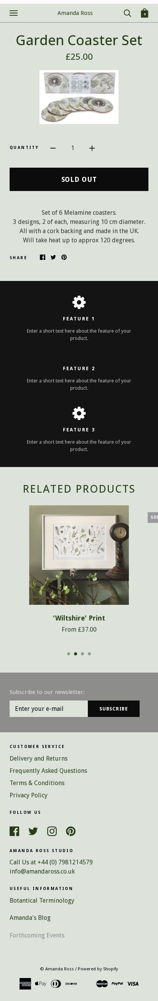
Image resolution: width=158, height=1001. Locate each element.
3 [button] (82, 653)
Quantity (24, 147)
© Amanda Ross (57, 969)
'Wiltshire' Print (79, 618)
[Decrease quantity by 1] (53, 147)
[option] (79, 97)
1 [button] (68, 653)
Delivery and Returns (38, 758)
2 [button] (75, 653)
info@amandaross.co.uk (42, 871)
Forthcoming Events (37, 935)
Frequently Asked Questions (48, 770)
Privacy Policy (29, 795)
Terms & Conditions (37, 783)
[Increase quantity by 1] (92, 147)
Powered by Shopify (98, 969)
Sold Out (79, 179)
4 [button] (89, 653)
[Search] (127, 12)
